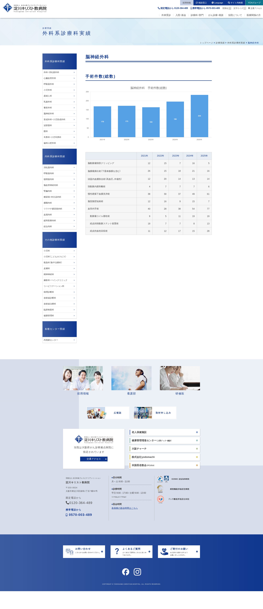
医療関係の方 (254, 15)
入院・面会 (180, 15)
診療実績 (220, 43)
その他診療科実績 (55, 240)
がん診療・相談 (215, 15)
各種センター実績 (55, 329)
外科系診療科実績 (236, 43)
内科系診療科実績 (55, 156)
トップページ (206, 43)
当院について (235, 15)
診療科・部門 (197, 15)
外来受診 (166, 15)
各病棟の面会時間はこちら (125, 508)
